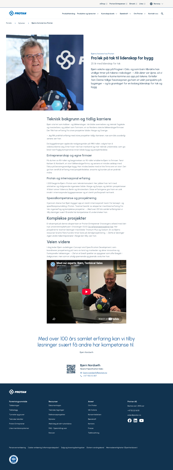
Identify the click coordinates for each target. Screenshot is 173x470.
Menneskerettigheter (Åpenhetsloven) (121, 448)
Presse (90, 428)
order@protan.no (134, 415)
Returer (52, 433)
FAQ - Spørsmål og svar (58, 428)
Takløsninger (14, 405)
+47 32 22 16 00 (133, 410)
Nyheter (52, 419)
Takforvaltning (93, 433)
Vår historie (92, 410)
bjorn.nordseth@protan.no (93, 372)
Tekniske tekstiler (16, 419)
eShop (104, 4)
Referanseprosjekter (57, 415)
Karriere (91, 424)
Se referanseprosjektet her (100, 226)
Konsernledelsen (94, 415)
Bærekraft (92, 419)
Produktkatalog (68, 14)
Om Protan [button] (140, 13)
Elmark (133, 4)
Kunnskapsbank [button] (109, 13)
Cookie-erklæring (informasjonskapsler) (43, 448)
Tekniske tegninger (56, 410)
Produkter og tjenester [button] (88, 13)
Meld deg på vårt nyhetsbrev (60, 424)
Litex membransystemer (19, 428)
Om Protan (92, 405)
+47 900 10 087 (88, 376)
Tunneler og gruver (16, 415)
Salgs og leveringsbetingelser (73, 448)
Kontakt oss (153, 14)
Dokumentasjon (55, 405)
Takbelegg (13, 410)
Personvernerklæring (17, 448)
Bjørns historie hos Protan (102, 53)
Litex (142, 4)
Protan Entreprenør (118, 4)
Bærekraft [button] (126, 13)
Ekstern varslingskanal (95, 448)
